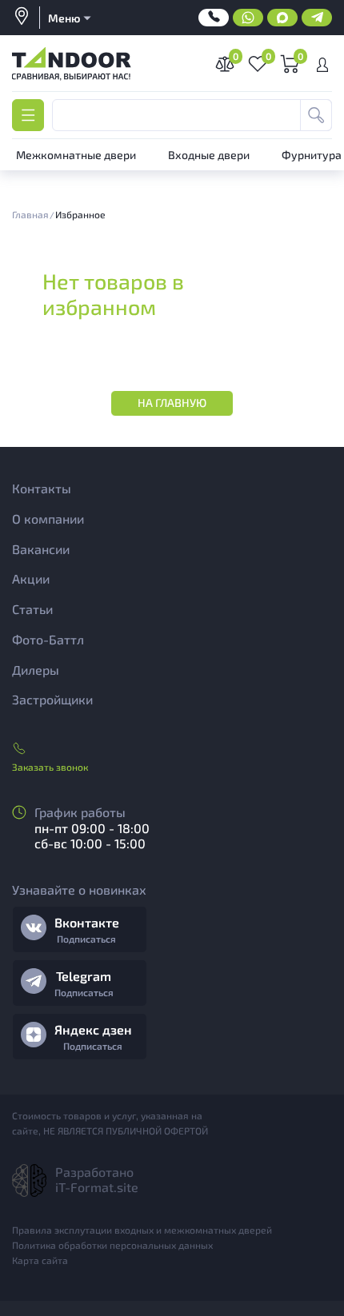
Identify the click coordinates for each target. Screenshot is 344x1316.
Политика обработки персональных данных (112, 1244)
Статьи (32, 608)
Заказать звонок (50, 766)
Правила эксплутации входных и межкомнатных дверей (142, 1229)
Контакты (41, 488)
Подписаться (86, 938)
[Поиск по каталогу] (316, 115)
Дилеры (35, 669)
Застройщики (52, 699)
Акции (31, 578)
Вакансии (41, 548)
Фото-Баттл (48, 639)
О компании (48, 518)
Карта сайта (40, 1260)
